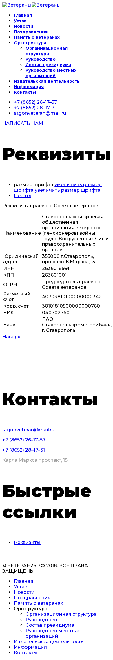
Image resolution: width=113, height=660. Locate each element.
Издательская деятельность (47, 81)
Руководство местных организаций (50, 73)
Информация (29, 86)
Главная (23, 15)
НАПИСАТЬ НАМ (22, 123)
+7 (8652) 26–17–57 (35, 102)
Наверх (11, 336)
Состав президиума (48, 64)
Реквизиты (27, 542)
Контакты (25, 92)
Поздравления (31, 31)
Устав (20, 20)
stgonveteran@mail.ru (40, 113)
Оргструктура (30, 42)
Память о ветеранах (37, 37)
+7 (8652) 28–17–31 (35, 107)
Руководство (40, 59)
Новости (23, 26)
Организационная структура (46, 51)
